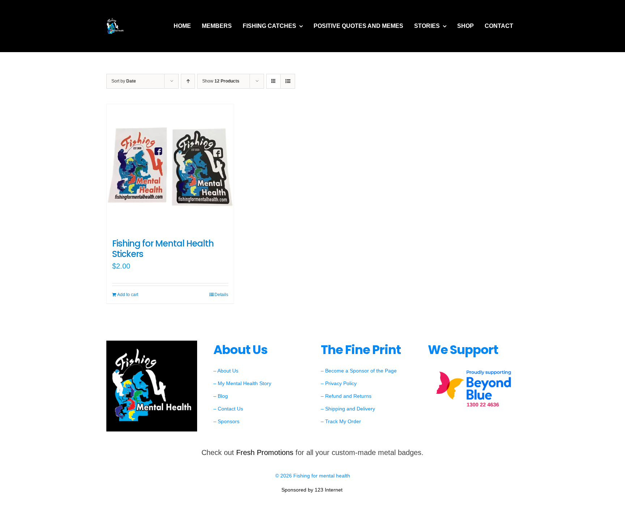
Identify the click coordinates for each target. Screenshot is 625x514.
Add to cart (127, 294)
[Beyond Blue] (473, 370)
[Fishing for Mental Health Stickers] (170, 167)
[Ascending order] (188, 81)
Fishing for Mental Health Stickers (163, 248)
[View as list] (288, 81)
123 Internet (329, 490)
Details (221, 294)
